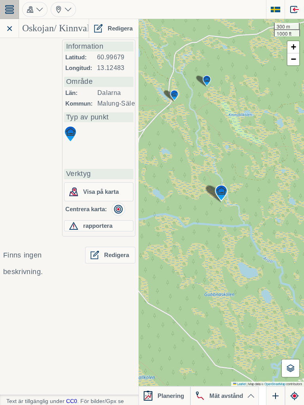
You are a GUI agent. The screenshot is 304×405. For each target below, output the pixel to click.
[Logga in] (294, 9)
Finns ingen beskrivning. (23, 263)
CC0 (71, 401)
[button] (221, 193)
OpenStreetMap (274, 384)
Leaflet (241, 384)
